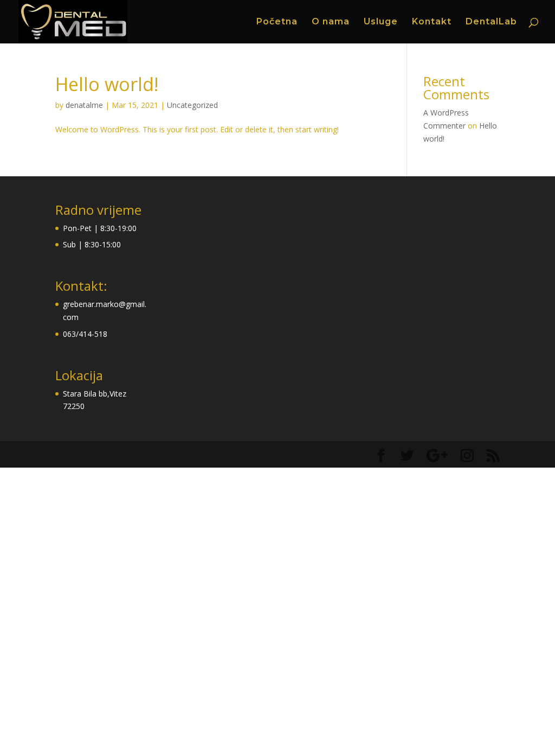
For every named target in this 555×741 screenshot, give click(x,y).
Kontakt (431, 22)
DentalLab (491, 22)
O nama (331, 22)
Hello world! (107, 84)
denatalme (84, 105)
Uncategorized (192, 105)
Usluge (381, 22)
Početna (277, 22)
